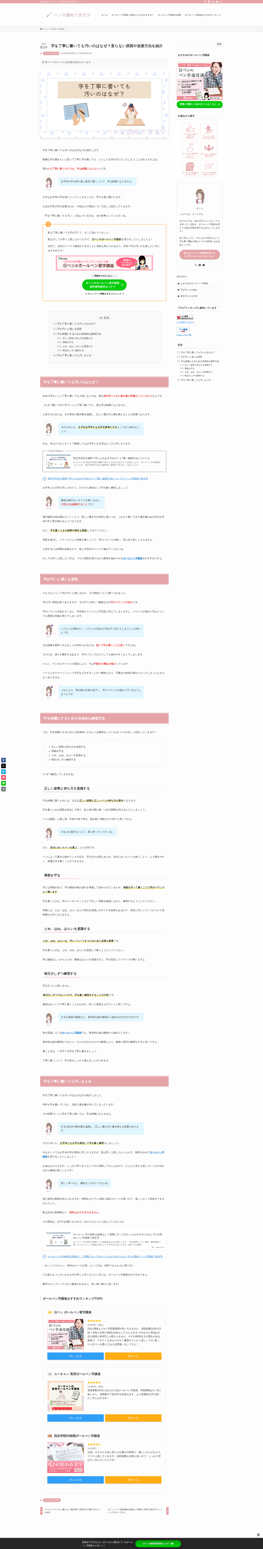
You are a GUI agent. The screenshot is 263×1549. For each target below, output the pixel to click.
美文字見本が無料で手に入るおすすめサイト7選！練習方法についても (111, 458)
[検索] (221, 1)
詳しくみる (76, 1356)
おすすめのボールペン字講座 (194, 283)
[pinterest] (209, 1)
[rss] (213, 1)
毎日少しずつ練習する (73, 350)
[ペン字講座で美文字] (66, 15)
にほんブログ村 (184, 335)
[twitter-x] (205, 1)
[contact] (217, 1)
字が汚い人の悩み (51, 53)
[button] (3, 760)
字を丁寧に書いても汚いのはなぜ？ (76, 323)
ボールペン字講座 (72, 1032)
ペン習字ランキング (185, 322)
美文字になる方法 (188, 296)
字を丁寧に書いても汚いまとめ (74, 355)
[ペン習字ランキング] (185, 319)
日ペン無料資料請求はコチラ (157, 1543)
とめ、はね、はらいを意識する (78, 346)
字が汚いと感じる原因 (69, 329)
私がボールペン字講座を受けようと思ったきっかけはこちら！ (200, 254)
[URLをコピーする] (3, 789)
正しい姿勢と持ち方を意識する (78, 338)
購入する (133, 1356)
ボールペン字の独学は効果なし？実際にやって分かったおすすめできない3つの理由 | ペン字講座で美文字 (117, 1236)
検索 (219, 44)
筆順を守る (68, 342)
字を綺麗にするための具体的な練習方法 (79, 334)
